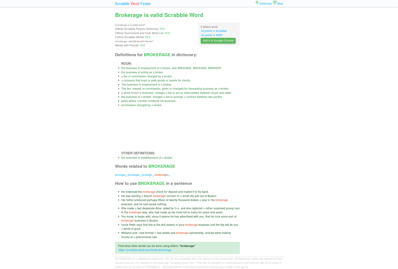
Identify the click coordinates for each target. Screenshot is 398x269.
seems (166, 216)
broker (166, 68)
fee (125, 76)
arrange (178, 97)
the (123, 68)
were (218, 233)
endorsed (131, 192)
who (151, 212)
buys (144, 80)
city (192, 196)
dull (163, 225)
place (124, 101)
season (170, 225)
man (237, 208)
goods (161, 80)
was (128, 196)
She (123, 208)
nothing (161, 204)
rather (209, 208)
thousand (184, 200)
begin (141, 216)
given (165, 88)
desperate (148, 208)
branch (148, 196)
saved (152, 204)
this (150, 225)
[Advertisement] (180, 129)
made (130, 208)
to (174, 93)
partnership (196, 233)
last (139, 208)
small (186, 196)
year (204, 200)
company (129, 80)
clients (186, 80)
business (131, 68)
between (205, 93)
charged (152, 76)
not (185, 212)
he (140, 204)
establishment (149, 157)
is (155, 225)
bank (205, 192)
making (226, 233)
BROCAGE (184, 68)
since (155, 216)
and (221, 93)
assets (173, 80)
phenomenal (143, 237)
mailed (187, 192)
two (210, 97)
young (230, 208)
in (178, 196)
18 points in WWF (212, 35)
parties (217, 97)
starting (136, 196)
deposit (172, 192)
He (123, 192)
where (132, 101)
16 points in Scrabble (214, 31)
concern (171, 196)
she (188, 208)
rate (154, 237)
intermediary (191, 93)
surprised (219, 208)
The (123, 84)
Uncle (124, 225)
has (176, 216)
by (159, 76)
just (197, 196)
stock (127, 93)
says (139, 225)
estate (166, 233)
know (130, 216)
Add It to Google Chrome (218, 40)
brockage (134, 175)
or (139, 68)
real (159, 233)
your (181, 225)
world (127, 229)
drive (158, 208)
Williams (126, 233)
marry (194, 212)
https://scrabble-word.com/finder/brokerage (144, 250)
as (150, 72)
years (206, 212)
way (144, 212)
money (125, 237)
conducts (153, 101)
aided (166, 208)
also (174, 68)
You (123, 216)
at (131, 237)
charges (160, 93)
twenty (173, 200)
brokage (148, 175)
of (158, 68)
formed (149, 233)
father (130, 200)
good (137, 229)
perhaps (152, 200)
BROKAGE (200, 68)
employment (148, 68)
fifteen (161, 200)
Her (123, 200)
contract (191, 97)
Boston (212, 196)
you (201, 216)
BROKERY (215, 68)
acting (144, 72)
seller (228, 93)
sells (154, 80)
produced (140, 200)
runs (217, 216)
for (179, 80)
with (148, 216)
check (159, 192)
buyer (214, 93)
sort (231, 216)
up (169, 212)
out (202, 196)
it (193, 192)
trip (222, 225)
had (145, 204)
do (231, 225)
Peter (132, 225)
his (162, 101)
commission (139, 76)
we (212, 233)
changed (178, 88)
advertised (186, 216)
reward (136, 88)
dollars (194, 200)
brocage (121, 175)
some (224, 216)
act (177, 93)
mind (179, 212)
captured (197, 208)
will (227, 225)
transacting (195, 88)
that (138, 80)
